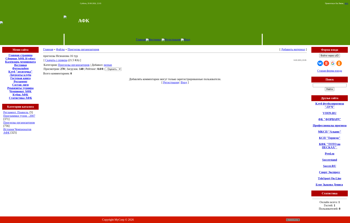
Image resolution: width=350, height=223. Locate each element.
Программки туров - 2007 (19, 115)
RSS (346, 3)
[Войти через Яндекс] (326, 63)
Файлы (60, 49)
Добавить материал (293, 49)
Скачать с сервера (56, 60)
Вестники (155, 39)
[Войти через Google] (333, 63)
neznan (108, 64)
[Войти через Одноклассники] (339, 63)
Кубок (17, 94)
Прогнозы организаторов (19, 122)
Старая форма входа (329, 70)
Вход (187, 39)
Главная (141, 39)
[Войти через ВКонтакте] (320, 63)
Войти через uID (330, 55)
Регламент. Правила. (16, 112)
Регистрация (172, 39)
